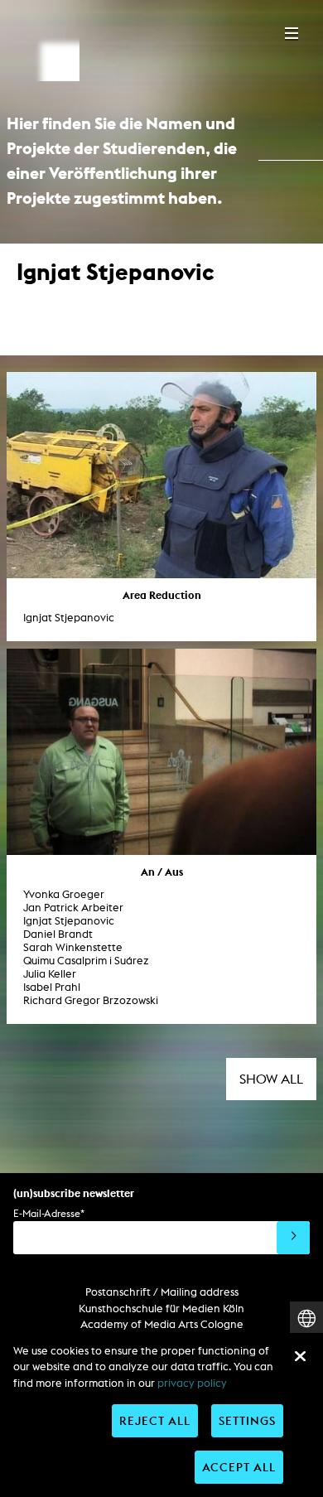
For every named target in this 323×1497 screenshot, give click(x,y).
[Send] (293, 1237)
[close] (299, 1356)
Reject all (154, 1420)
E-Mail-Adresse (48, 1213)
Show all (271, 1079)
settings (247, 1420)
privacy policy (192, 1383)
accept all (239, 1467)
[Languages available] (306, 1318)
